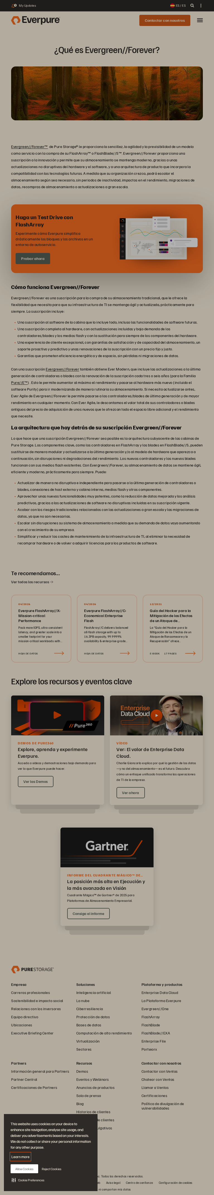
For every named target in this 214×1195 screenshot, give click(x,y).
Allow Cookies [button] (24, 1169)
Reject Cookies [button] (51, 1169)
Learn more (20, 1156)
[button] (28, 1179)
